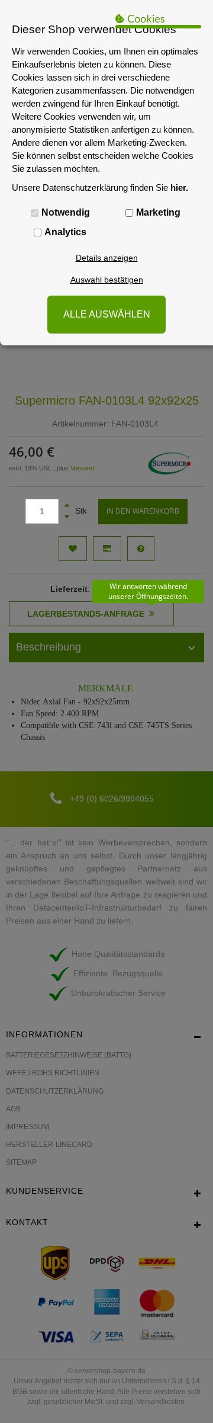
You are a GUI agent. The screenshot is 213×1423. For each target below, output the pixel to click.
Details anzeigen (107, 257)
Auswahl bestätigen (106, 279)
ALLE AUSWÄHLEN (106, 314)
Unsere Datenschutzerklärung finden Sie (100, 187)
